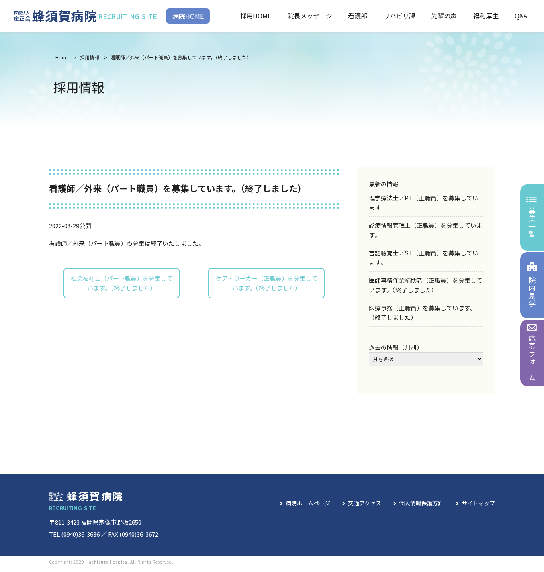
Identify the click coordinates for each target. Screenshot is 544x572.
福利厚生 (486, 15)
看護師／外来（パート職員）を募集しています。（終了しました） (181, 57)
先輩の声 (444, 15)
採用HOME (255, 15)
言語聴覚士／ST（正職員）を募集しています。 (423, 257)
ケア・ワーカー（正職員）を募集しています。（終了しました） (266, 283)
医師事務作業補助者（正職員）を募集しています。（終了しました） (425, 285)
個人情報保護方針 (421, 503)
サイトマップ (478, 503)
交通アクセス (364, 503)
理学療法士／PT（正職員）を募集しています (423, 203)
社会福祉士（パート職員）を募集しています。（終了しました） (121, 283)
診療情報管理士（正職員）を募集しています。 (425, 230)
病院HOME (188, 16)
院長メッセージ (310, 15)
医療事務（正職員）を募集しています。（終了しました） (422, 312)
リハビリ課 (399, 15)
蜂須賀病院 (85, 15)
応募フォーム (532, 358)
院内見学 (532, 292)
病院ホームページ (308, 503)
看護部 (357, 15)
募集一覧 (532, 222)
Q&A (521, 15)
